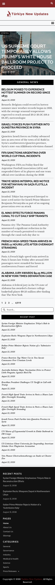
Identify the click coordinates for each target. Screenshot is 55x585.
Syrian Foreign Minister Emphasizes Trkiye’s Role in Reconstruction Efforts (25, 324)
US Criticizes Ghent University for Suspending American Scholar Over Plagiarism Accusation (27, 444)
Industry (7, 555)
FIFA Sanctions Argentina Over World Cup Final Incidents (23, 154)
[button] (3, 3)
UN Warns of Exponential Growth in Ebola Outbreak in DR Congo (27, 432)
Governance (8, 550)
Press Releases (10, 571)
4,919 (18, 303)
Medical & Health (10, 559)
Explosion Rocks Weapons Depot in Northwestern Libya (27, 335)
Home (6, 523)
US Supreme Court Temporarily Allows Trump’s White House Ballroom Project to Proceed (27, 57)
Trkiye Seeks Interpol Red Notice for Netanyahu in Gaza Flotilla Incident (25, 184)
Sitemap (7, 536)
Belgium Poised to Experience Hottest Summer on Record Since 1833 (25, 92)
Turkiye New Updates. (32, 579)
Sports (6, 567)
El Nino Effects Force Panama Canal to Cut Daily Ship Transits (24, 214)
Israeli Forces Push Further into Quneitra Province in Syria (25, 126)
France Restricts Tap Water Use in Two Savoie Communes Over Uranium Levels (22, 359)
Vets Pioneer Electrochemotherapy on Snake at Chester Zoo (26, 457)
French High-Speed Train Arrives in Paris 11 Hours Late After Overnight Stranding (27, 244)
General (6, 546)
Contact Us (8, 531)
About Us (7, 527)
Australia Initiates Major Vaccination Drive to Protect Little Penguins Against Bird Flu (26, 371)
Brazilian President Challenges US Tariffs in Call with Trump (26, 383)
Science (6, 563)
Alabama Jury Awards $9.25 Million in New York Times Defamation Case (26, 274)
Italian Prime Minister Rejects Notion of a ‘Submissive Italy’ (26, 346)
